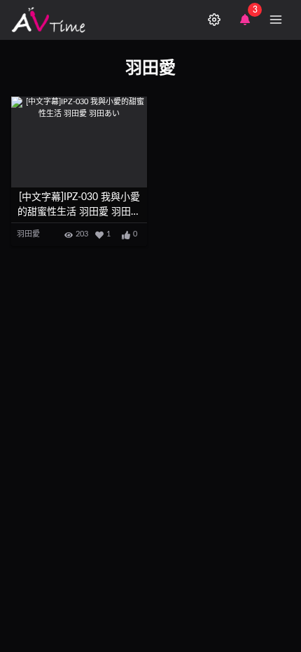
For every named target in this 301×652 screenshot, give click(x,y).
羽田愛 (28, 234)
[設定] (214, 20)
